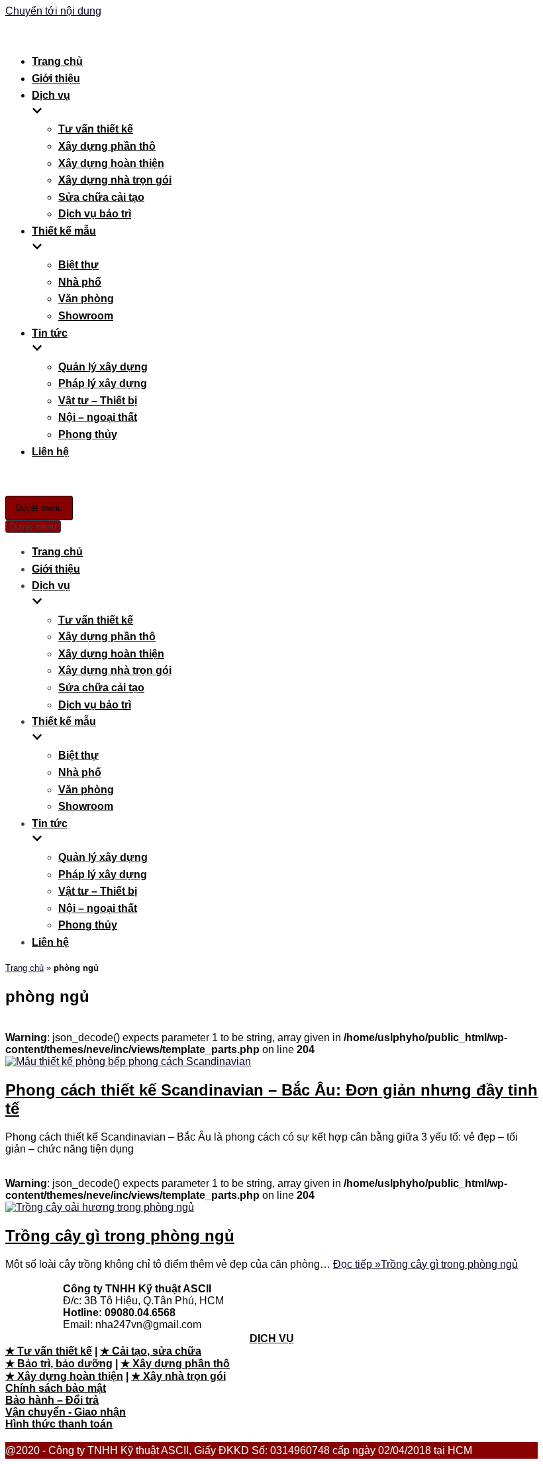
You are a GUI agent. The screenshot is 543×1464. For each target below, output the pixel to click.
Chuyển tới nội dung (53, 11)
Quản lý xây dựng (103, 366)
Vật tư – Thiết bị (97, 400)
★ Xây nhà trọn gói (178, 1376)
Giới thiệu (56, 78)
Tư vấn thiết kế (95, 129)
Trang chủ (57, 61)
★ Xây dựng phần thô (175, 1363)
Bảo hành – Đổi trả (52, 1400)
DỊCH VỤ (272, 1338)
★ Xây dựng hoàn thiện (64, 1376)
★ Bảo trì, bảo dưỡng (59, 1363)
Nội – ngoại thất (97, 417)
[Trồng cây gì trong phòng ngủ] (99, 1207)
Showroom (85, 315)
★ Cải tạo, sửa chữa (150, 1351)
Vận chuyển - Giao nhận (65, 1412)
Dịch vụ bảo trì (94, 213)
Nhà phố (79, 282)
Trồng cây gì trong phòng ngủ (119, 1236)
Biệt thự (78, 264)
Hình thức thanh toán (59, 1424)
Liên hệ (50, 451)
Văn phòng (86, 298)
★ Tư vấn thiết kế (48, 1351)
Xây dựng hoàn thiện (111, 163)
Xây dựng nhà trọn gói (115, 180)
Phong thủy (87, 434)
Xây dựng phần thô (107, 146)
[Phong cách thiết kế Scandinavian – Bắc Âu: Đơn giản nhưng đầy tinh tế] (128, 1061)
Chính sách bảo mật (55, 1388)
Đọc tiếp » (425, 1264)
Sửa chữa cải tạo (101, 197)
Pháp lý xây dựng (102, 383)
